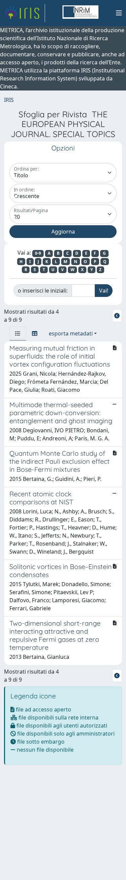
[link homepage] (24, 13)
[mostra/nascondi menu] (119, 13)
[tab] (17, 333)
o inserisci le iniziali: (43, 290)
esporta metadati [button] (71, 333)
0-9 (38, 253)
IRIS (9, 100)
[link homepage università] (80, 13)
